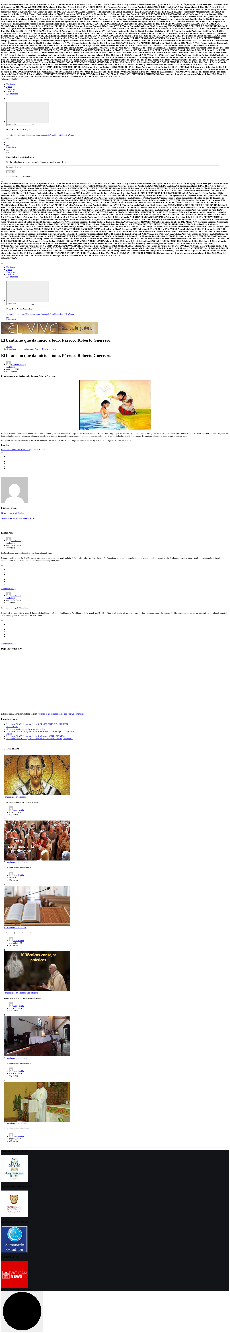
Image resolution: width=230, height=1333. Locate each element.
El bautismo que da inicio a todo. (15, 449)
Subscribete (11, 147)
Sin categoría (32, 993)
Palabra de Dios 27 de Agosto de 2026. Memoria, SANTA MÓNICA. (35, 736)
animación (39, 135)
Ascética (65, 135)
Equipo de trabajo (18, 364)
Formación (10, 89)
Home (9, 346)
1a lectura (10, 135)
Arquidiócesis (55, 135)
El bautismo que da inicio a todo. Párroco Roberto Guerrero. (31, 349)
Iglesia (9, 86)
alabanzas (30, 135)
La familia (10, 367)
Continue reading (8, 588)
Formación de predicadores (15, 797)
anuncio (46, 135)
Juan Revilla (16, 540)
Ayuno (71, 135)
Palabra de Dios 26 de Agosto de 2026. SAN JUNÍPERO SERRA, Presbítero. (39, 738)
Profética (10, 91)
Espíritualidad (12, 94)
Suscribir (10, 172)
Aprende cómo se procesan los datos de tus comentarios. (61, 714)
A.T (24, 135)
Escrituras (10, 84)
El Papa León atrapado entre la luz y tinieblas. (25, 729)
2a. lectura (19, 135)
